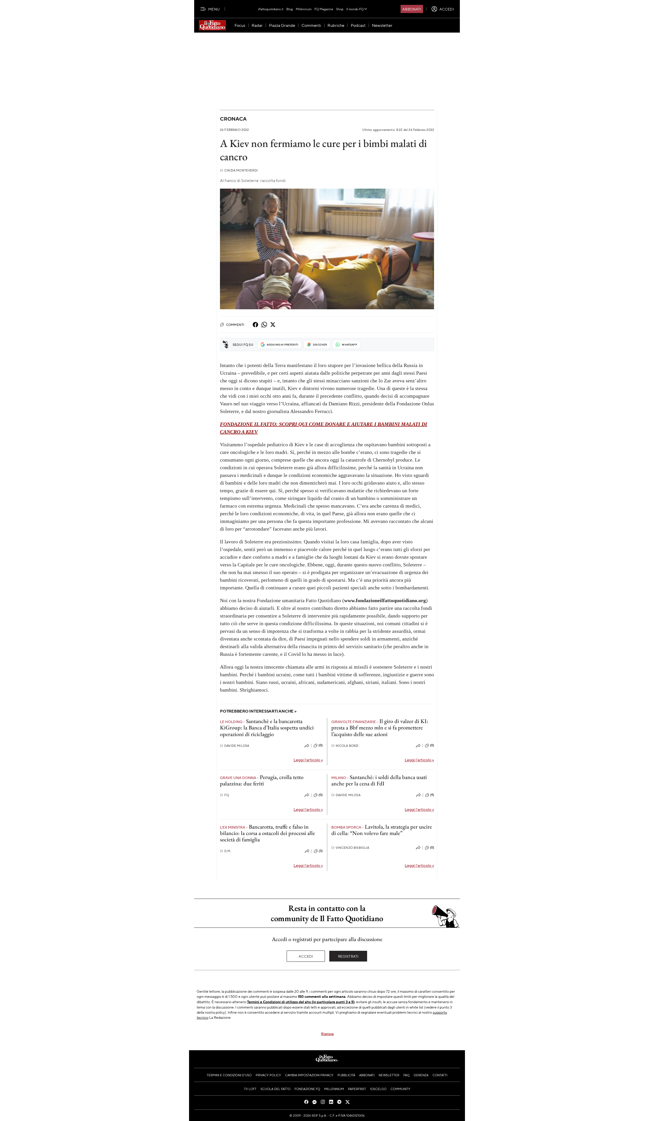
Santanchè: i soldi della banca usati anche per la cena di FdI (379, 780)
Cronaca (233, 119)
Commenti (235, 325)
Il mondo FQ (355, 9)
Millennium (303, 8)
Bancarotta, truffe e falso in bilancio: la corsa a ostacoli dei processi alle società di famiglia (267, 833)
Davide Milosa (234, 746)
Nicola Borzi (345, 746)
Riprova (327, 1033)
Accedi (306, 956)
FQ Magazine (323, 8)
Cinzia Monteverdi (239, 170)
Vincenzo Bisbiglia (350, 848)
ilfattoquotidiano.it (270, 8)
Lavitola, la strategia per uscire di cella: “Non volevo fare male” (381, 830)
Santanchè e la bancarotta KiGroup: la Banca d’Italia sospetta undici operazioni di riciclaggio (267, 727)
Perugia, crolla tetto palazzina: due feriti (261, 780)
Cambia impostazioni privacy (309, 1075)
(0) (321, 745)
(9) (432, 795)
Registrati (348, 956)
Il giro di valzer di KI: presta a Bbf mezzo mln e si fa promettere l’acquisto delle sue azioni (379, 727)
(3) (321, 851)
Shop (339, 8)
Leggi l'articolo (308, 759)
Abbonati (411, 9)
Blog (289, 8)
